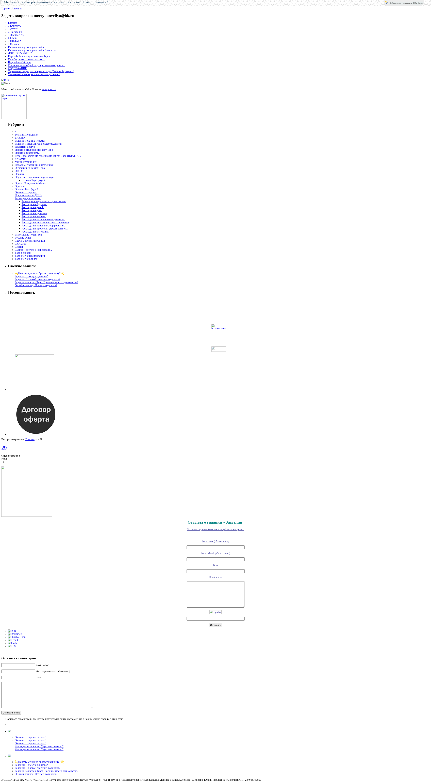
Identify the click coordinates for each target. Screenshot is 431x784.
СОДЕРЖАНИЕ (17, 68)
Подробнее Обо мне (19, 62)
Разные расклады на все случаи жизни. (44, 201)
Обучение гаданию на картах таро (34, 177)
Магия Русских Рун (26, 161)
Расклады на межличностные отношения (45, 222)
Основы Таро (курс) (33, 180)
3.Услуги (13, 28)
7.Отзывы (13, 44)
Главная (12, 22)
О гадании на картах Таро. (30, 167)
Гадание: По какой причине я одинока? (37, 279)
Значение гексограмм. (27, 152)
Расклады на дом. (32, 210)
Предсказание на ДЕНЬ (28, 195)
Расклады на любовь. (34, 216)
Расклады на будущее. (34, 204)
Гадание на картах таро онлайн (26, 47)
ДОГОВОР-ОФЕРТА (20, 53)
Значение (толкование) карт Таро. (34, 149)
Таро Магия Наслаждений (30, 255)
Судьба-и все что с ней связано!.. (34, 249)
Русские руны (23, 237)
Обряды (19, 174)
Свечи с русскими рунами (30, 240)
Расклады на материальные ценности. (43, 219)
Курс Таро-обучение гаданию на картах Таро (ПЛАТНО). (48, 155)
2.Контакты (14, 25)
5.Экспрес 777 (16, 35)
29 (4, 448)
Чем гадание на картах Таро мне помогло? (39, 746)
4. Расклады (15, 31)
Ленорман (20, 158)
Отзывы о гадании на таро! (30, 737)
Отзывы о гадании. (26, 192)
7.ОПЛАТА (14, 41)
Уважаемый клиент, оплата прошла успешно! (34, 74)
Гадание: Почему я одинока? (31, 276)
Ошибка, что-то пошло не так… (26, 59)
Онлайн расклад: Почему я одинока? (36, 285)
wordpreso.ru (49, 89)
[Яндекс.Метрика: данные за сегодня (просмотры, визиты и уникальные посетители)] (218, 326)
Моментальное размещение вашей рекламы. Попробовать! (56, 2)
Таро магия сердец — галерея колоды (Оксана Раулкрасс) (41, 71)
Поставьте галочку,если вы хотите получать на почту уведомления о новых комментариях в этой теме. (64, 719)
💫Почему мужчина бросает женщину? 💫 (39, 273)
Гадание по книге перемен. (30, 140)
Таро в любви (23, 252)
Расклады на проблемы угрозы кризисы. (45, 228)
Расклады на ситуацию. (35, 231)
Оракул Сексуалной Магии (30, 183)
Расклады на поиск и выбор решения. (43, 225)
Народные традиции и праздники (34, 164)
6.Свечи (12, 38)
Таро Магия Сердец (26, 258)
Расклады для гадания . (28, 198)
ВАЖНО (20, 137)
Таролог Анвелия (11, 8)
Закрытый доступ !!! (26, 146)
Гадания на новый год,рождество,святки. (38, 143)
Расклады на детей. (33, 207)
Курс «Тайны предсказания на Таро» (29, 56)
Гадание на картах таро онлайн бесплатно (32, 50)
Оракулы (20, 186)
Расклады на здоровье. (34, 213)
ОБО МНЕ (21, 171)
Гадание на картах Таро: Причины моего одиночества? (46, 282)
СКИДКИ (20, 243)
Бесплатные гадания (26, 134)
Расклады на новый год (28, 234)
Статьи (19, 246)
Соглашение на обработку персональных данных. (36, 65)
